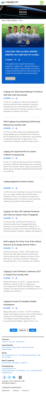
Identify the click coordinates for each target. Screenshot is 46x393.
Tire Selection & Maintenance (28, 355)
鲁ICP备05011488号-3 (9, 383)
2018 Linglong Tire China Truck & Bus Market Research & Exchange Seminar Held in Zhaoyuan (22, 244)
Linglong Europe (7, 372)
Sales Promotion (7, 349)
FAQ (39, 355)
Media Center (16, 347)
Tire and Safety (6, 357)
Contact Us (24, 363)
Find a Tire (12, 342)
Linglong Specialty (36, 370)
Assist (4, 353)
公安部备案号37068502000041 (11, 387)
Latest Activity (7, 345)
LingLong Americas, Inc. (9, 368)
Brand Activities (6, 347)
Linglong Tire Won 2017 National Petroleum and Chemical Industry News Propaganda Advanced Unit (21, 214)
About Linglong (12, 20)
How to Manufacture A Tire (10, 355)
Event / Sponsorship (28, 347)
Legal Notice (6, 390)
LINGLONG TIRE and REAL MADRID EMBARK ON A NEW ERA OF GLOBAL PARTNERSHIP (22, 54)
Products (5, 342)
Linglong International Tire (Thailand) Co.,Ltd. (15, 370)
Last (32, 330)
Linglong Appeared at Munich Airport (18, 181)
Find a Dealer (20, 342)
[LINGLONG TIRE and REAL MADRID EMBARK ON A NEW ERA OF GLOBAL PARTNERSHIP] (23, 35)
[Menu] (42, 2)
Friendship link (7, 366)
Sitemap (16, 390)
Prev (13, 330)
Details (9, 79)
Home (4, 20)
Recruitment (16, 363)
